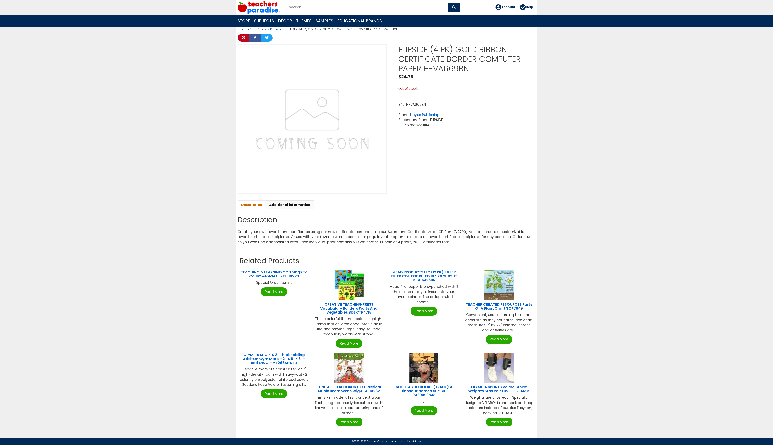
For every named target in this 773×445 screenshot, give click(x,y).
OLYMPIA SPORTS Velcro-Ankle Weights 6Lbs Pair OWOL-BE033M (499, 388)
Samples (324, 21)
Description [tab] (251, 204)
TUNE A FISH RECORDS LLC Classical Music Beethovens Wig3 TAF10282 (349, 388)
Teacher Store (247, 29)
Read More (274, 291)
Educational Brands (359, 21)
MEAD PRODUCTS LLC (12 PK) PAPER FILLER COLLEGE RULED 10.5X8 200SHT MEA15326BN (424, 276)
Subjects (264, 21)
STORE (244, 21)
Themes (304, 21)
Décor (285, 21)
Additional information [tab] (289, 204)
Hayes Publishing (272, 29)
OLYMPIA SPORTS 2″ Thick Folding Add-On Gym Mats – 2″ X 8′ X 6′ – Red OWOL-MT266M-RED (274, 358)
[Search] (454, 7)
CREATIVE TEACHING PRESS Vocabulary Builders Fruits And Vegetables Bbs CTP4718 (349, 308)
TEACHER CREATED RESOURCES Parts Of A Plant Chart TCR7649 (499, 306)
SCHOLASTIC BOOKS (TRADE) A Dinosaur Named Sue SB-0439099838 (424, 390)
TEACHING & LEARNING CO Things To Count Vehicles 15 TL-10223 (274, 274)
